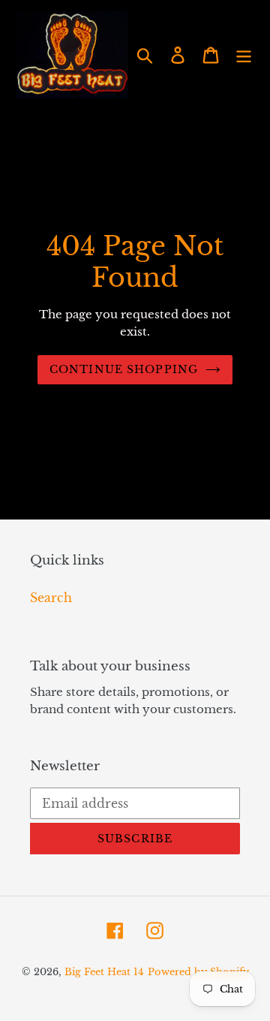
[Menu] (243, 54)
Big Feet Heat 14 (104, 971)
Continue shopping (124, 369)
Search (51, 597)
